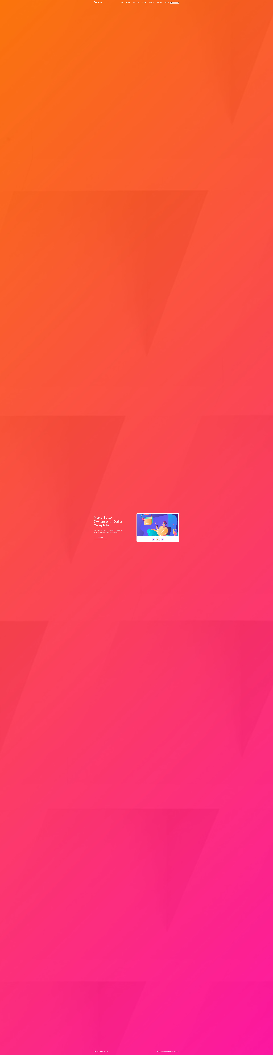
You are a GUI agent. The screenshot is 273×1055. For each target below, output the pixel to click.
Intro (122, 2)
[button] (128, 2)
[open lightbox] (157, 527)
